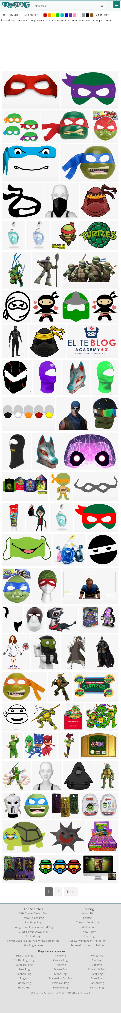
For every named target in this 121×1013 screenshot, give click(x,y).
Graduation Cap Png (60, 978)
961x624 (7, 699)
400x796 (7, 286)
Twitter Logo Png (24, 960)
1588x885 (8, 179)
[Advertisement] (60, 46)
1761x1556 (57, 816)
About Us (87, 913)
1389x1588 (39, 320)
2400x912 (80, 499)
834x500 (73, 355)
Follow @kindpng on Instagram (87, 940)
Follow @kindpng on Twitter (87, 945)
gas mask (23, 20)
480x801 (96, 668)
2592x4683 (8, 756)
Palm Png (60, 955)
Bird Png (97, 964)
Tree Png (60, 964)
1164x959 (52, 630)
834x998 (98, 140)
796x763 (58, 564)
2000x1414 (89, 880)
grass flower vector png (33, 931)
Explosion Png (60, 983)
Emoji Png (97, 974)
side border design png (33, 913)
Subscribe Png (24, 955)
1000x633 (87, 816)
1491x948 (47, 140)
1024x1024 (8, 106)
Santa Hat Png (24, 964)
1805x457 (8, 429)
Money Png (97, 955)
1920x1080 (69, 602)
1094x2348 (8, 355)
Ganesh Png (97, 983)
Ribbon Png (24, 974)
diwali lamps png (33, 918)
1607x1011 (30, 630)
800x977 (31, 530)
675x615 (67, 392)
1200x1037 (55, 850)
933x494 (67, 286)
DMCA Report (88, 927)
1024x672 (69, 467)
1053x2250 (8, 248)
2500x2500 (8, 530)
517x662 (37, 286)
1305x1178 (86, 216)
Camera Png (60, 960)
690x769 (56, 248)
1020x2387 (33, 248)
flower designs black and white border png (33, 940)
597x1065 (39, 602)
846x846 (7, 728)
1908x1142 (67, 106)
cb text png (33, 936)
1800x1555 (8, 216)
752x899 (7, 602)
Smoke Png (60, 969)
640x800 (7, 788)
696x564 (85, 756)
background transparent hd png (33, 927)
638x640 (93, 564)
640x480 (90, 728)
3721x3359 (36, 355)
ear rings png (33, 922)
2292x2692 (55, 499)
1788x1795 (50, 216)
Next (71, 891)
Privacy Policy (88, 931)
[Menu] (116, 4)
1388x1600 (98, 320)
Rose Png (24, 969)
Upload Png (88, 936)
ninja (14, 20)
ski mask (73, 20)
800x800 (62, 429)
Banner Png (97, 987)
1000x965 (30, 816)
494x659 (38, 392)
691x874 (97, 429)
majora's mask (103, 20)
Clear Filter (102, 14)
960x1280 (97, 392)
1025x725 (8, 850)
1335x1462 (8, 320)
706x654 (68, 788)
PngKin (24, 978)
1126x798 (85, 248)
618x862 (7, 816)
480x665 (68, 728)
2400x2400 (38, 668)
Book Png (97, 978)
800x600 (29, 756)
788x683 (36, 728)
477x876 (101, 788)
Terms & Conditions (87, 922)
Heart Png (24, 987)
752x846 (67, 320)
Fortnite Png (60, 987)
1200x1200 (8, 392)
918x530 (79, 699)
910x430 (7, 499)
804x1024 (8, 630)
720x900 (38, 467)
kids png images (33, 945)
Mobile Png (24, 983)
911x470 (7, 564)
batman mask (87, 20)
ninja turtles (38, 20)
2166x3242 (55, 699)
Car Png (96, 960)
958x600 (66, 179)
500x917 (63, 756)
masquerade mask (56, 20)
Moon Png (60, 974)
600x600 (7, 467)
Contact (87, 918)
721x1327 (67, 668)
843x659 (7, 880)
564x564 (7, 140)
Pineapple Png (96, 969)
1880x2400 (8, 668)
